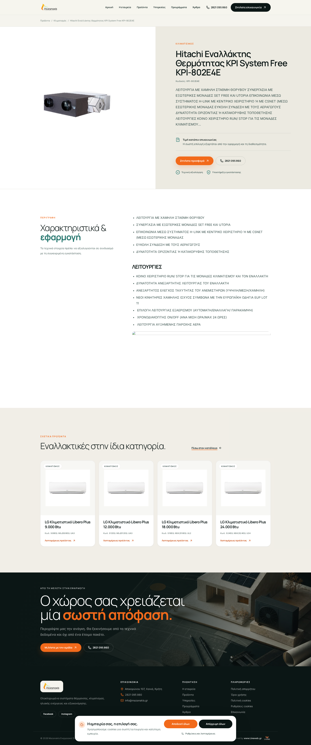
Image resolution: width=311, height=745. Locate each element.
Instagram (66, 713)
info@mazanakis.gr (136, 700)
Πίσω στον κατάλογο (204, 448)
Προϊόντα (142, 7)
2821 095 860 (233, 160)
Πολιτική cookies (241, 700)
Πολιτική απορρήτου (243, 688)
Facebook (48, 713)
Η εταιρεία (125, 7)
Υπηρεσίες (159, 7)
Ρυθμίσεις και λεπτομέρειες (200, 733)
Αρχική (109, 7)
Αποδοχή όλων (181, 724)
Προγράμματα (179, 7)
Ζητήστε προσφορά (192, 160)
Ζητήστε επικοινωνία (248, 7)
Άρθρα (196, 7)
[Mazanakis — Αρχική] (49, 7)
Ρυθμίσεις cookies (242, 706)
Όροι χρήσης (239, 694)
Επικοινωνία (238, 711)
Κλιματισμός (60, 20)
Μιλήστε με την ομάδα (58, 647)
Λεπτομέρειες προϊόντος (58, 540)
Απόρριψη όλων (215, 724)
